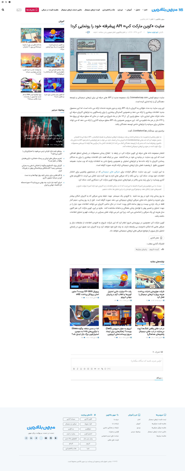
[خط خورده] (84, 368)
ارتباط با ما (115, 423)
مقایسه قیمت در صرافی (50, 9)
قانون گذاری (88, 419)
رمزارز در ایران (71, 434)
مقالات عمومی (109, 287)
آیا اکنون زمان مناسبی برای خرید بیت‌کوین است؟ (54, 95)
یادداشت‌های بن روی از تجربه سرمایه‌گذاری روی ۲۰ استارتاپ (32, 46)
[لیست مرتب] (88, 368)
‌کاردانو (71, 443)
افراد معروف (88, 424)
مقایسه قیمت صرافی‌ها (159, 423)
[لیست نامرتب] (91, 368)
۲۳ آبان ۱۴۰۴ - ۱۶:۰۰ (157, 338)
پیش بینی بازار (88, 438)
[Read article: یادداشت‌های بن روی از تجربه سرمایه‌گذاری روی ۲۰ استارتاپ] (31, 35)
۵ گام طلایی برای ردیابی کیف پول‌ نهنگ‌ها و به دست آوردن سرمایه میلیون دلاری (43, 176)
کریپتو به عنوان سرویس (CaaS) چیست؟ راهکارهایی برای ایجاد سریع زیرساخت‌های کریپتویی (119, 331)
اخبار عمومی (111, 32)
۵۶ (116, 301)
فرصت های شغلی (113, 440)
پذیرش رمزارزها (141, 249)
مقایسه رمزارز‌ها (161, 436)
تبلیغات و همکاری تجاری (111, 428)
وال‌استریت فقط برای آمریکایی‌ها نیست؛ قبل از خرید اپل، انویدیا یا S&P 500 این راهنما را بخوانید (43, 138)
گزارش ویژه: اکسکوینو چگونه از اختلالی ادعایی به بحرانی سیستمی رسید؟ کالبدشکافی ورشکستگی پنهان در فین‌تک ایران (42, 168)
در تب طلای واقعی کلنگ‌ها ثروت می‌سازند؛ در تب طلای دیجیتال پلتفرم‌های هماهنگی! (150, 331)
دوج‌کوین (88, 429)
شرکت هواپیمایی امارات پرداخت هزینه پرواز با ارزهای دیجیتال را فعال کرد (151, 294)
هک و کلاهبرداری (108, 9)
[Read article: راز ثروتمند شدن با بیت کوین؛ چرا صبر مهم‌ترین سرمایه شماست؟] (31, 60)
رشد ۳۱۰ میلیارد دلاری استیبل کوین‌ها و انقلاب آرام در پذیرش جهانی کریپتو (119, 294)
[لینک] (102, 368)
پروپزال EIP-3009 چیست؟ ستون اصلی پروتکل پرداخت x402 (85, 293)
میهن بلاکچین (160, 19)
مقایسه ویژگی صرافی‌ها (159, 428)
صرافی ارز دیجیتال (71, 424)
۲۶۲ (147, 338)
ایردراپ (120, 9)
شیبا (88, 448)
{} (105, 369)
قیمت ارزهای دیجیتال (92, 9)
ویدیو (138, 428)
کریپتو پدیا (75, 287)
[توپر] (74, 368)
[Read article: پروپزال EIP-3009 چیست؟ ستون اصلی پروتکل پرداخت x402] (84, 278)
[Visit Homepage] (167, 10)
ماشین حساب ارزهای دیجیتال (71, 9)
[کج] (77, 368)
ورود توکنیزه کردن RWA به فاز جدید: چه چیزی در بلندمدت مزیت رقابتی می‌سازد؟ (32, 96)
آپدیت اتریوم (154, 249)
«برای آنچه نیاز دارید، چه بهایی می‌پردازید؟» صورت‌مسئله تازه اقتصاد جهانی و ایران (41, 183)
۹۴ (82, 298)
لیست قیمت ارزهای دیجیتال (157, 419)
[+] (109, 369)
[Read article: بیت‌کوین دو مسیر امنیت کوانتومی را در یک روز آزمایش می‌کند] (54, 35)
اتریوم (88, 443)
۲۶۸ (46, 145)
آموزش (129, 9)
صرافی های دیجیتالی (110, 171)
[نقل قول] (95, 368)
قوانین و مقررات (114, 432)
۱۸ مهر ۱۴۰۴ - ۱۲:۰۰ (91, 338)
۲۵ (147, 301)
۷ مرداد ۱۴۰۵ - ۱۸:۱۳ (157, 301)
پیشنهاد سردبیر (135, 432)
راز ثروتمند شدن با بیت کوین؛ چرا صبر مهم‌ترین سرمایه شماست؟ (32, 72)
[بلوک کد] (98, 368)
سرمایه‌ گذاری (71, 419)
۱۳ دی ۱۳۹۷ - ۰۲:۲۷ (135, 32)
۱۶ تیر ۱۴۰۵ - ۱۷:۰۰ (55, 145)
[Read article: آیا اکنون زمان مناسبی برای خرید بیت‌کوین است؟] (54, 85)
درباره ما (116, 419)
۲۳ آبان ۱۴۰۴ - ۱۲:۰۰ (124, 338)
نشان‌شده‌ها (31, 9)
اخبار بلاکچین (144, 19)
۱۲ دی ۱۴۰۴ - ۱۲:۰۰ (125, 301)
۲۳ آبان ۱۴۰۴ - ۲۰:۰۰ (91, 298)
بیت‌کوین (71, 429)
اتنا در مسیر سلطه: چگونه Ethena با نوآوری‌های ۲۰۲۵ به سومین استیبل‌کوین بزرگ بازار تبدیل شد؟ (85, 331)
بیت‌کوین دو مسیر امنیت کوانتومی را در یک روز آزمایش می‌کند (55, 47)
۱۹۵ (82, 338)
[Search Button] (3, 10)
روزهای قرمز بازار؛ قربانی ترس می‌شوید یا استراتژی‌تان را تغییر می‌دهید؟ (42, 152)
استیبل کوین (88, 434)
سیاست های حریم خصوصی (110, 436)
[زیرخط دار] (81, 368)
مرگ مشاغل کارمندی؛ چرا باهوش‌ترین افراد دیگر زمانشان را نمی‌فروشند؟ (54, 72)
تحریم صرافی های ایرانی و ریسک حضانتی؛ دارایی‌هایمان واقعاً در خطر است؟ (42, 159)
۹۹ (115, 338)
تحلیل (138, 9)
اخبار (145, 9)
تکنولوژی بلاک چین (71, 438)
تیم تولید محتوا (152, 32)
